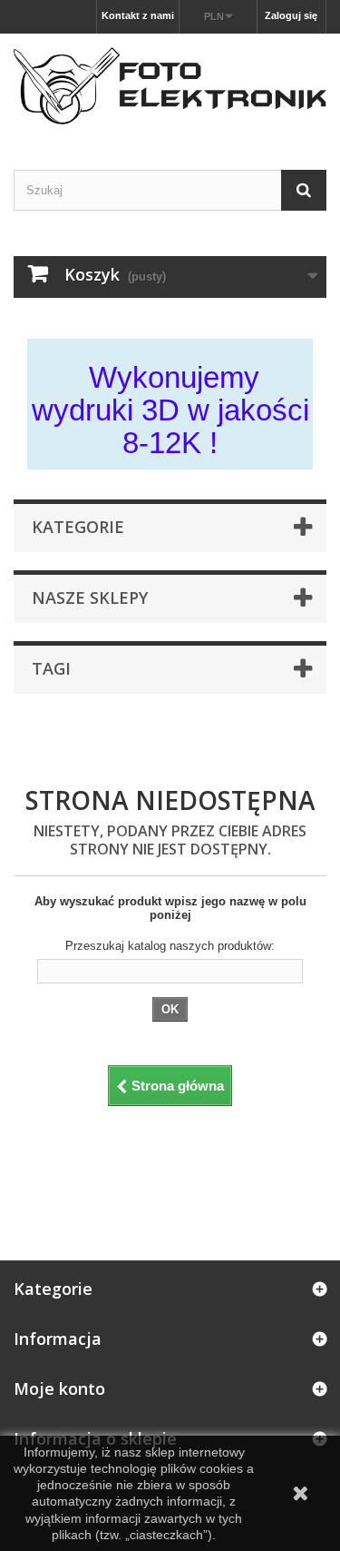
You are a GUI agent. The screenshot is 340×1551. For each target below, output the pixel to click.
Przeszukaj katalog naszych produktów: (170, 946)
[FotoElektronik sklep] (170, 85)
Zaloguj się (291, 15)
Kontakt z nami (138, 15)
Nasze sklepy (90, 597)
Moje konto (59, 1388)
